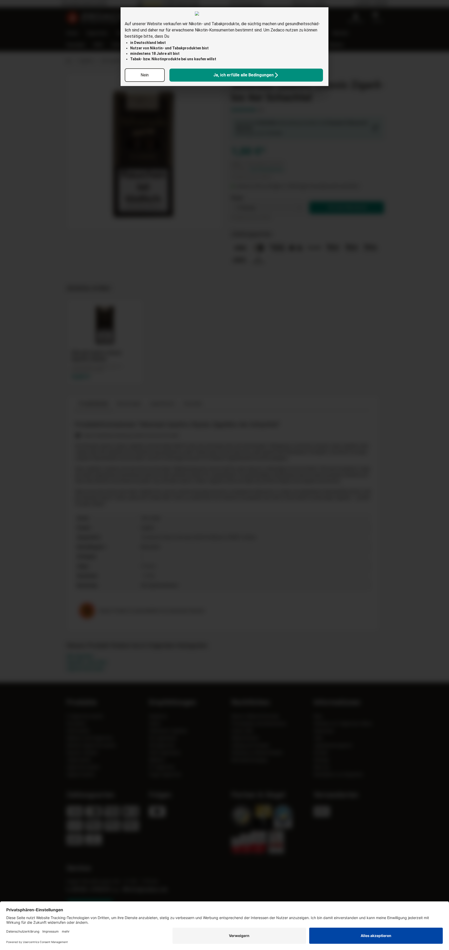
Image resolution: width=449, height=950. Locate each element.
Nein (145, 74)
